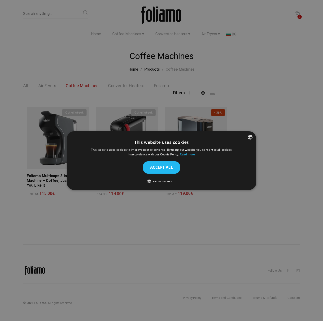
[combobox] (250, 137)
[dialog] (161, 160)
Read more (187, 154)
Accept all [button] (161, 167)
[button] (161, 181)
